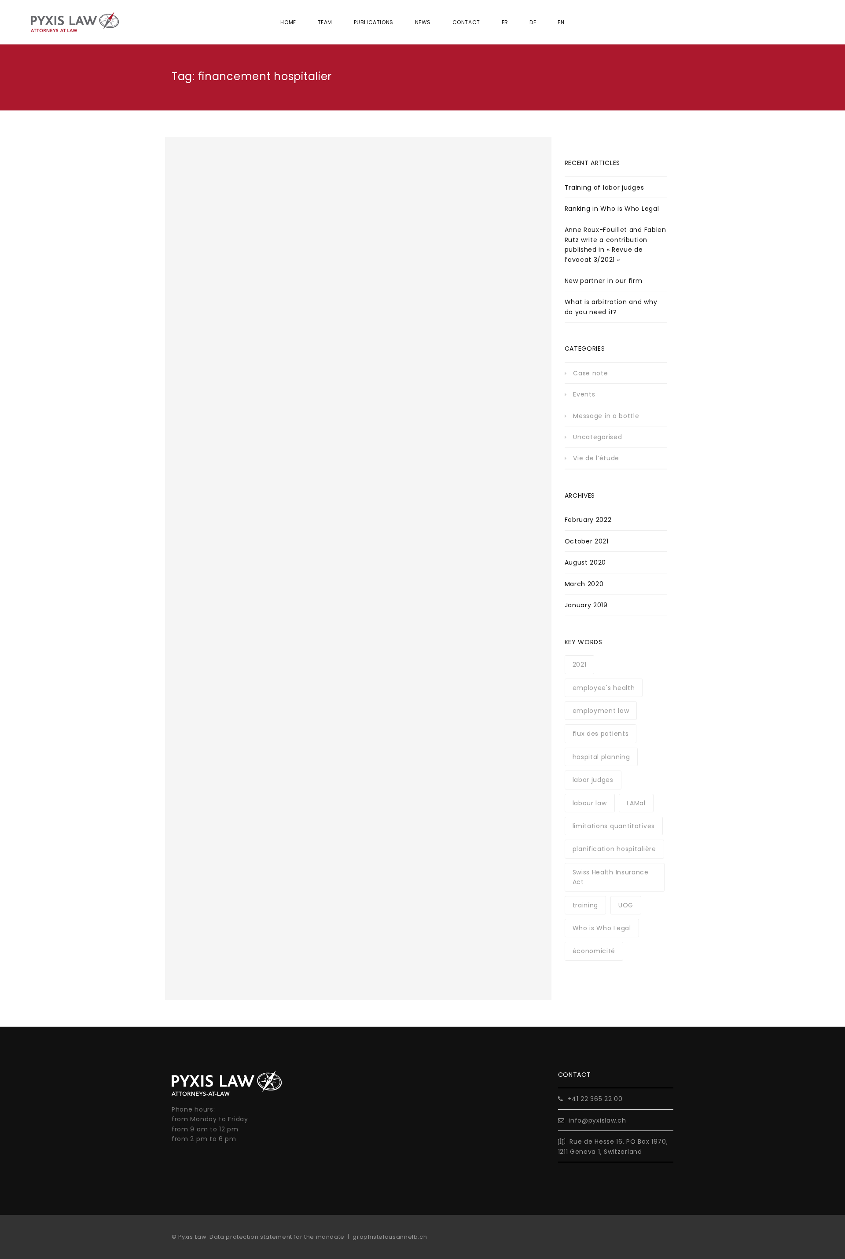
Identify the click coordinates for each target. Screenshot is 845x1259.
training (586, 905)
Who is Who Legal (602, 928)
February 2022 (588, 519)
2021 (580, 664)
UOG (625, 905)
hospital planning (601, 756)
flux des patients (601, 733)
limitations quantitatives (614, 826)
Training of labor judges (604, 187)
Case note (590, 373)
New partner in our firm (604, 280)
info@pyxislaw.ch (597, 1120)
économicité (594, 951)
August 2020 (585, 562)
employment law (601, 710)
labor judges (593, 779)
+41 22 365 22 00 (594, 1098)
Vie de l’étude (596, 458)
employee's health (604, 687)
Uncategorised (597, 437)
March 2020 (584, 584)
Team (325, 22)
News (423, 22)
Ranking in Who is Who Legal (612, 208)
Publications (373, 22)
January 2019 (586, 605)
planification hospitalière (614, 848)
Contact (466, 22)
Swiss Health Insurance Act (611, 877)
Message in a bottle (606, 415)
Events (584, 394)
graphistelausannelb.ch (390, 1237)
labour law (590, 803)
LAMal (636, 803)
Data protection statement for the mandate (277, 1237)
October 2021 (587, 541)
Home (288, 22)
